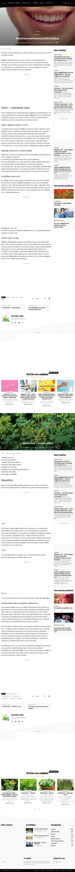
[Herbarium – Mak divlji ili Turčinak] (64, 194)
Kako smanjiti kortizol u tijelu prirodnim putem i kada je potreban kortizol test (62, 170)
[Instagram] (65, 3)
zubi (3, 299)
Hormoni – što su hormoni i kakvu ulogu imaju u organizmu (63, 90)
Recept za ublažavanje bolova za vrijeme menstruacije (61, 225)
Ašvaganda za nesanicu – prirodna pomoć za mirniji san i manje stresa (63, 58)
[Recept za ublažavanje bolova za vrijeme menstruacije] (64, 213)
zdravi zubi (15, 297)
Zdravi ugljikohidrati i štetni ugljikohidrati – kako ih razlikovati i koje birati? (63, 74)
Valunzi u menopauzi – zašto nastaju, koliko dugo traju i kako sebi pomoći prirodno (63, 105)
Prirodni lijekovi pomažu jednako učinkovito (36, 308)
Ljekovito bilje (58, 54)
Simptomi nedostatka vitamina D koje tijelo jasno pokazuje (65, 395)
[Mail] (19, 322)
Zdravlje (37, 31)
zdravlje (21, 297)
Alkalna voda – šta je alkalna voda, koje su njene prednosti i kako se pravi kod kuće (63, 152)
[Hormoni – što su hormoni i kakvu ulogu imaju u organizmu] (9, 386)
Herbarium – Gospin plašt (11, 308)
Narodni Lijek (25, 42)
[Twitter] (68, 3)
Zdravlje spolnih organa (41, 829)
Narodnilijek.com (13, 870)
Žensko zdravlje (58, 102)
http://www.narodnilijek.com (18, 319)
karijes (8, 297)
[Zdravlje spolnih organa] (29, 830)
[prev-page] (35, 410)
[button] (72, 3)
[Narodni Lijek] (18, 43)
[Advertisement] (26, 89)
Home (3, 49)
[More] (49, 298)
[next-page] (39, 410)
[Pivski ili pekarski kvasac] (29, 837)
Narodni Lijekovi (59, 220)
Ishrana (56, 70)
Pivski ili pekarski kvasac (41, 835)
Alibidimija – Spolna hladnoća (40, 843)
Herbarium (57, 201)
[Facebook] (62, 3)
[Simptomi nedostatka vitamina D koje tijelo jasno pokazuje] (65, 386)
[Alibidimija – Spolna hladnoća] (29, 844)
